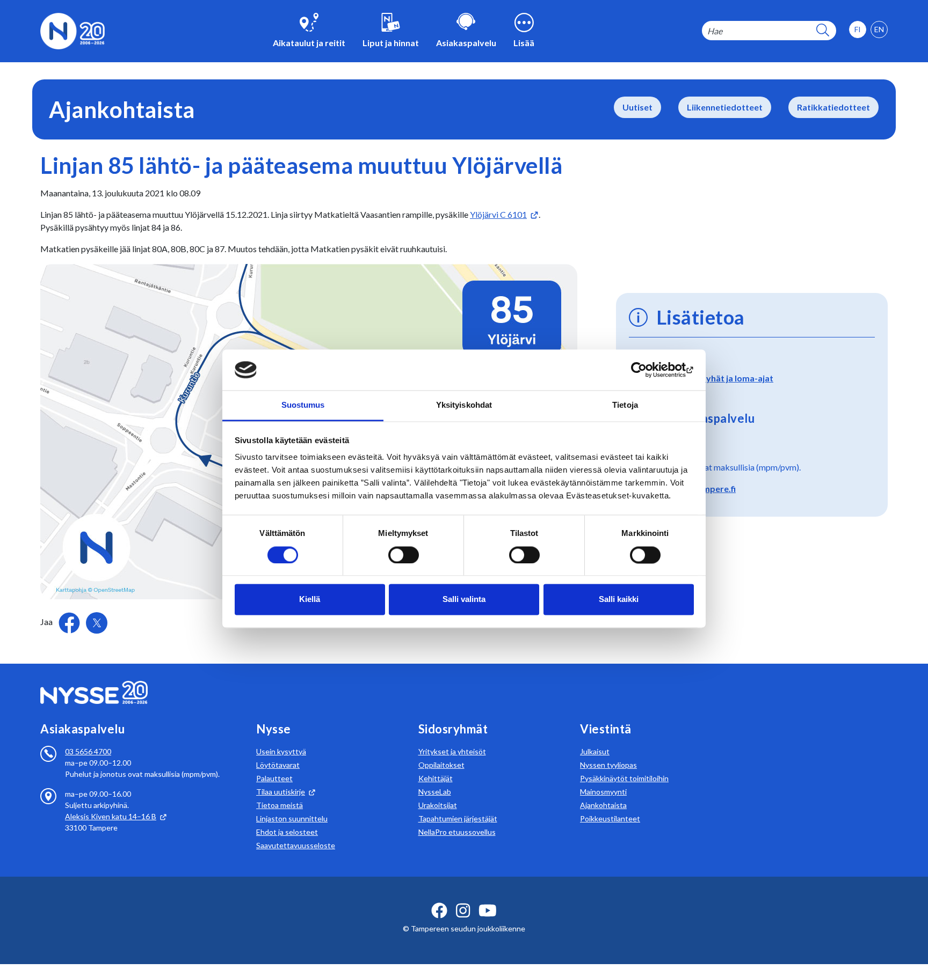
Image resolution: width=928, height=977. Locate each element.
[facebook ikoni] (439, 910)
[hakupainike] (822, 31)
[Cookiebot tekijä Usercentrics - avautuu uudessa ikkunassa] (647, 370)
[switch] (403, 554)
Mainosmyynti (603, 791)
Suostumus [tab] (303, 405)
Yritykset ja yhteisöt (452, 751)
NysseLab (434, 791)
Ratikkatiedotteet (833, 107)
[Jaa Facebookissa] (70, 621)
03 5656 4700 (88, 751)
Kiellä (309, 599)
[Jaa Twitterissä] (96, 623)
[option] (879, 29)
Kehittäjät (435, 778)
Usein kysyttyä (281, 751)
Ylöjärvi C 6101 (498, 214)
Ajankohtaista (603, 805)
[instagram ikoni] (463, 910)
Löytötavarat (278, 764)
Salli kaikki (619, 599)
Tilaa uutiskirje (280, 791)
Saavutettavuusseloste (295, 845)
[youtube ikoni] (488, 910)
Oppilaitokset (441, 764)
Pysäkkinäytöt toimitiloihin (624, 778)
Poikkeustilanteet (610, 818)
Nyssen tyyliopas (608, 764)
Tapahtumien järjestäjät (457, 818)
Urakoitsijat (437, 805)
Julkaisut (595, 751)
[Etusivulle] (72, 30)
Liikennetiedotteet (725, 107)
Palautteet (274, 778)
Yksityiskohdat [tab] (464, 405)
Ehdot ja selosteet (287, 831)
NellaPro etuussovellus (457, 831)
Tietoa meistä (279, 805)
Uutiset (637, 107)
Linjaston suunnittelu (292, 818)
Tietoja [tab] (625, 405)
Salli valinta (464, 599)
